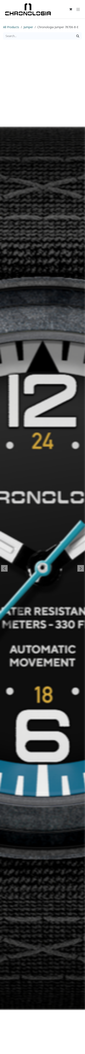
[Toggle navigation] (78, 9)
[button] (4, 568)
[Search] (78, 36)
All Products (11, 27)
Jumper (28, 27)
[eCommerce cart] (70, 9)
